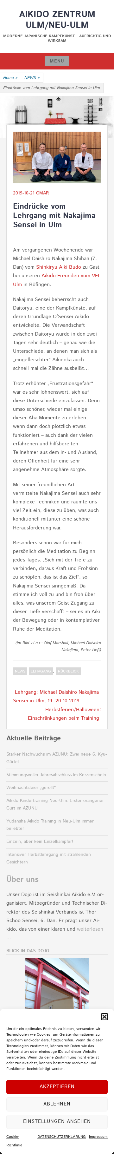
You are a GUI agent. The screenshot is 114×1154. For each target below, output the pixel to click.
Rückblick (68, 671)
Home (10, 78)
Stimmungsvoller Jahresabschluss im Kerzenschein (56, 775)
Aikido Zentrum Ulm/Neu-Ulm (57, 20)
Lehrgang (41, 671)
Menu (57, 61)
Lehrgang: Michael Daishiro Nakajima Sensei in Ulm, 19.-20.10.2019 (56, 697)
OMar (42, 193)
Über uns (22, 879)
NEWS (32, 78)
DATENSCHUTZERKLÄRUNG (61, 1136)
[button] (104, 1016)
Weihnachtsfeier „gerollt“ (31, 787)
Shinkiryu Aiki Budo (58, 267)
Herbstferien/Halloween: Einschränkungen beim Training (64, 714)
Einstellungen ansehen (57, 1121)
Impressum (98, 1136)
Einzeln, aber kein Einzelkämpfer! (39, 841)
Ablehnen (57, 1104)
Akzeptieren (57, 1086)
